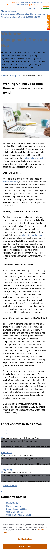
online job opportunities (31, 234)
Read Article (6, 452)
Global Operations (14, 511)
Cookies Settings (25, 539)
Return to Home (10, 485)
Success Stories (32, 16)
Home (4, 75)
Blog (23, 16)
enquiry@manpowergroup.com (32, 2)
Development (15, 75)
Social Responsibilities (16, 508)
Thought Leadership (39, 13)
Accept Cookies (25, 546)
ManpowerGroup (8, 10)
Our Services (7, 13)
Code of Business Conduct (18, 514)
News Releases (13, 505)
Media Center (12, 502)
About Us (5, 16)
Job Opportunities (21, 13)
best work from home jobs (34, 157)
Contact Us (15, 16)
